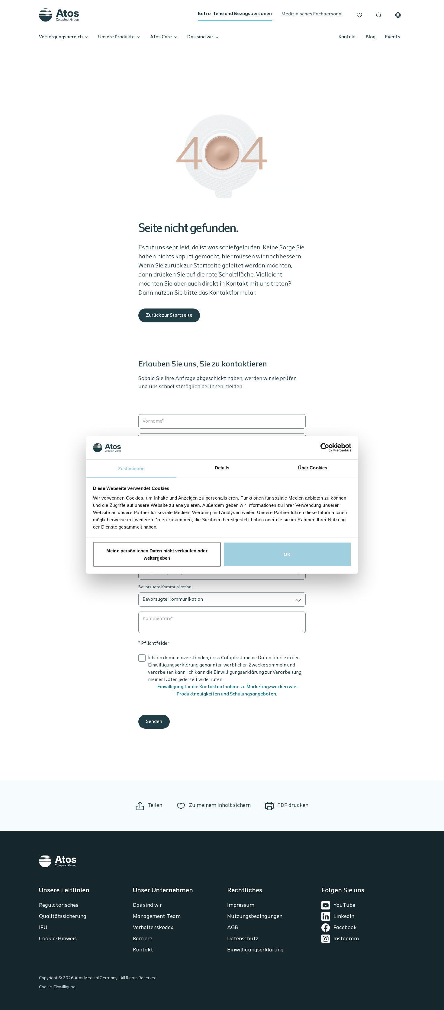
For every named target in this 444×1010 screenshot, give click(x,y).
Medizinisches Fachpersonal (312, 14)
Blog (370, 37)
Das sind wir (200, 37)
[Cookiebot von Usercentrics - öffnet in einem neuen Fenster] (324, 447)
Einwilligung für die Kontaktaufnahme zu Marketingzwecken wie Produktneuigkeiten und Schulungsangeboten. (226, 691)
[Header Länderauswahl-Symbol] (398, 15)
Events (392, 37)
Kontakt (347, 37)
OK (287, 554)
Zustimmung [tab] (131, 468)
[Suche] (379, 15)
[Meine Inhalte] (359, 15)
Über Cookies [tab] (312, 467)
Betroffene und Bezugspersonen (235, 13)
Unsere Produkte (116, 37)
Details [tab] (222, 467)
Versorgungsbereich (61, 37)
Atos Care (161, 37)
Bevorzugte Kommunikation (164, 587)
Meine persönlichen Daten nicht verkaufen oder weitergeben (157, 554)
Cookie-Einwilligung (57, 987)
